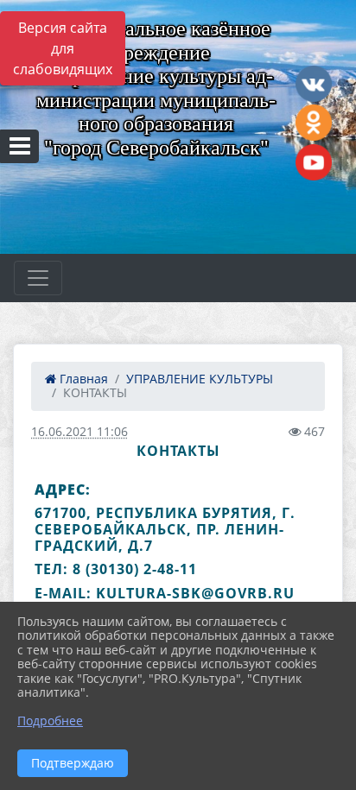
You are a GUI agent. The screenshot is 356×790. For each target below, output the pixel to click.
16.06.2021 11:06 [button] (79, 431)
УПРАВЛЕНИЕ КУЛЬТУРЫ (199, 378)
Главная (82, 378)
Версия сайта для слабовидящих (62, 48)
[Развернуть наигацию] (38, 278)
